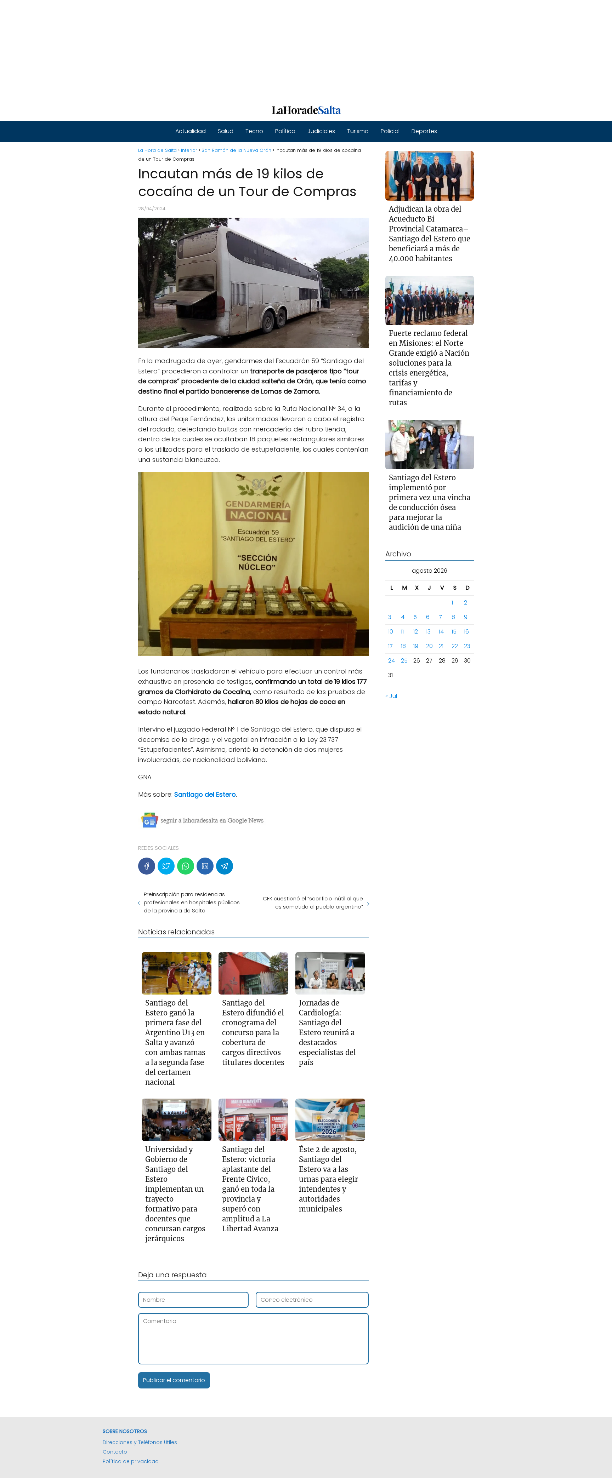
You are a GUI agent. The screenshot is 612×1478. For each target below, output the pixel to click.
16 (466, 632)
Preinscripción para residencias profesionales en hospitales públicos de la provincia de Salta (192, 902)
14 (441, 632)
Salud (225, 131)
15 (454, 632)
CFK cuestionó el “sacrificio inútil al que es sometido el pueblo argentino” (313, 902)
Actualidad (190, 131)
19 (415, 646)
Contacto (115, 1451)
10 (390, 632)
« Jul (391, 696)
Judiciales (321, 131)
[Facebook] (146, 866)
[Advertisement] (212, 49)
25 (404, 661)
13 (428, 632)
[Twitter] (166, 866)
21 (441, 646)
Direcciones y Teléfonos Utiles (140, 1442)
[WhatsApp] (185, 866)
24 (391, 661)
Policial (390, 131)
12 (415, 632)
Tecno (254, 131)
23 (467, 646)
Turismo (358, 131)
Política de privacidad (131, 1461)
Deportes (424, 131)
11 (402, 632)
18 (403, 646)
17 (390, 646)
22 (455, 646)
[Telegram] (224, 866)
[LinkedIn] (205, 866)
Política (285, 131)
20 (429, 646)
